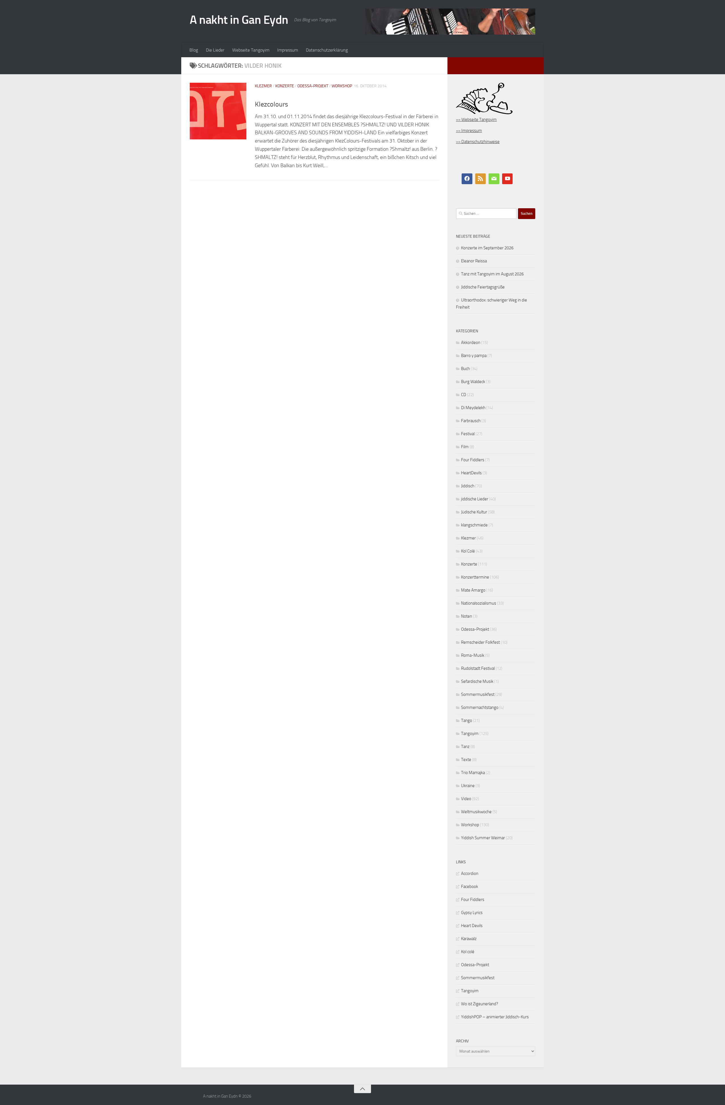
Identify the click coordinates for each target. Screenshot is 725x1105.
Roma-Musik (472, 655)
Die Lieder (215, 50)
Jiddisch (467, 485)
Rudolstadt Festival (478, 668)
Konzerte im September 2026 (487, 247)
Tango (466, 720)
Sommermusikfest (477, 694)
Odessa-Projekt (312, 86)
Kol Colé (468, 551)
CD (463, 394)
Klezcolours (271, 104)
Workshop (342, 86)
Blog (193, 50)
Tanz (465, 746)
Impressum (287, 50)
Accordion (469, 873)
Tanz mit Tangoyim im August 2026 (492, 274)
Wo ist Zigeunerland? (479, 1003)
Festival (468, 433)
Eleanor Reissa (474, 261)
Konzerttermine (475, 577)
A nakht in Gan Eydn (239, 20)
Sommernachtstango (479, 707)
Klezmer (263, 86)
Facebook (469, 886)
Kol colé (467, 951)
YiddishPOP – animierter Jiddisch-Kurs (495, 1016)
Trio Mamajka (473, 772)
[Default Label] (480, 179)
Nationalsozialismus (478, 603)
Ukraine (468, 785)
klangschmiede (474, 525)
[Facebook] (467, 179)
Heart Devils (472, 925)
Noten (466, 616)
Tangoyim (470, 733)
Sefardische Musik (477, 681)
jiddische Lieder (474, 499)
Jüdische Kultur (474, 512)
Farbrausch (471, 420)
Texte (466, 759)
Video (466, 798)
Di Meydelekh (473, 407)
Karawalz (469, 938)
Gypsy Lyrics (472, 912)
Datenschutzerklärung (327, 50)
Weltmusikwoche (476, 811)
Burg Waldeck (473, 381)
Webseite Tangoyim (250, 50)
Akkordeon (470, 342)
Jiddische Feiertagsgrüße (483, 287)
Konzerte (284, 86)
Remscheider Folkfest (480, 642)
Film (465, 446)
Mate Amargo (473, 590)
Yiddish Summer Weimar (483, 837)
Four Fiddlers (472, 459)
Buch (465, 368)
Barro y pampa (474, 355)
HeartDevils (471, 472)
